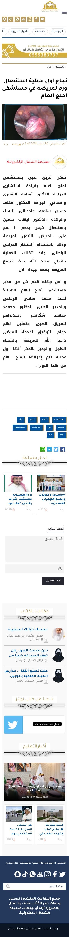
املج (32, 419)
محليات (40, 31)
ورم (50, 435)
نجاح (62, 435)
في (49, 427)
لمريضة (36, 427)
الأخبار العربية (19, 31)
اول (21, 419)
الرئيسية (57, 31)
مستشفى (20, 427)
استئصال (59, 419)
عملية (61, 427)
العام (44, 419)
